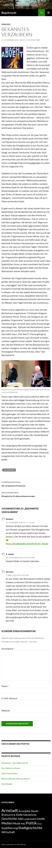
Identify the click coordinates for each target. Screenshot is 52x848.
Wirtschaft (8, 832)
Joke (20, 818)
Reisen (39, 824)
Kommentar (8, 648)
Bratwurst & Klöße (12, 814)
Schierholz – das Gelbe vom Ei (14, 763)
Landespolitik (30, 819)
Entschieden (6, 784)
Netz (23, 823)
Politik (31, 823)
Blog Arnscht (8, 12)
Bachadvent (9, 470)
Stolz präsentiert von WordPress (13, 844)
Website (5, 710)
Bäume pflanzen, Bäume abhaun (15, 778)
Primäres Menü (48, 12)
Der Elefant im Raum (10, 768)
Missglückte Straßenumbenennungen (18, 494)
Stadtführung (9, 828)
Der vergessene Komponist (13, 484)
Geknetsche (29, 814)
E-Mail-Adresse (9, 698)
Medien (7, 823)
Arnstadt (6, 24)
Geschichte (9, 818)
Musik (16, 823)
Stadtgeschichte (30, 828)
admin (22, 40)
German (9, 571)
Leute (41, 818)
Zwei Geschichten (9, 773)
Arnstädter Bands (28, 811)
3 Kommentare (33, 40)
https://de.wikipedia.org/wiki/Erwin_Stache (27, 543)
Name (5, 686)
